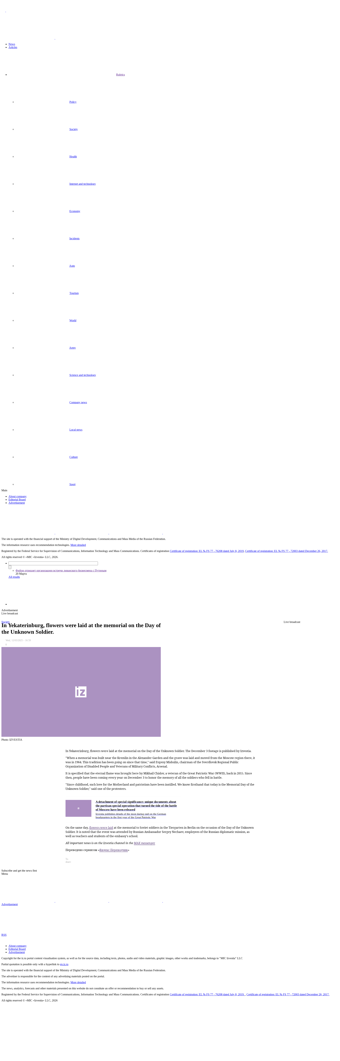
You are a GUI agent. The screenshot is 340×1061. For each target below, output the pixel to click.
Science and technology (82, 375)
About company (17, 496)
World (72, 320)
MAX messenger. (144, 843)
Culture (73, 456)
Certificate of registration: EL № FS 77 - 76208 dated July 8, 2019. (207, 994)
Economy (74, 211)
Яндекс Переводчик (113, 850)
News (11, 44)
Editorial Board (17, 499)
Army (72, 347)
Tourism (74, 293)
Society (73, 129)
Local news (75, 429)
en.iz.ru (64, 964)
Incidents (74, 238)
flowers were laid (101, 828)
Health (73, 156)
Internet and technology (82, 183)
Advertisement (16, 502)
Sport (72, 484)
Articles (12, 47)
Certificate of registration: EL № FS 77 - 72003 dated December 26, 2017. (286, 550)
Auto (72, 265)
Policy (72, 101)
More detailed (78, 544)
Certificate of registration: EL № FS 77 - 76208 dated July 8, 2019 (207, 550)
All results (14, 576)
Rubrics (120, 74)
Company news (78, 402)
